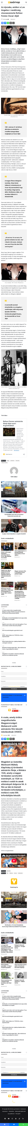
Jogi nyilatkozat (11, 1113)
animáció (12, 460)
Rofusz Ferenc (4, 462)
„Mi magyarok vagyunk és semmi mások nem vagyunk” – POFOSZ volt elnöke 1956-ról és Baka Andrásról (13, 493)
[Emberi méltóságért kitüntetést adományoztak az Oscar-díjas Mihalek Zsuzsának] (7, 547)
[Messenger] (5, 23)
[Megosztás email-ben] (11, 23)
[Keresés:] (26, 3)
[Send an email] (8, 19)
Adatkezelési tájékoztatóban (14, 686)
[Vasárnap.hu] (14, 2)
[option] (14, 489)
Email (2, 671)
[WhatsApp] (8, 23)
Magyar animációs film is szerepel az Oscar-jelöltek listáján (20, 572)
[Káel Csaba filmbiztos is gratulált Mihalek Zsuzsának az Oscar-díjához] (21, 546)
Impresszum (5, 1111)
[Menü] (2, 3)
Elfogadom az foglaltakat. (14, 686)
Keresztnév (3, 681)
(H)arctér (8, 486)
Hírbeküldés (11, 1111)
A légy (8, 460)
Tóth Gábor (5, 19)
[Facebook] (2, 23)
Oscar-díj (17, 460)
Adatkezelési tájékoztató (20, 1111)
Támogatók (17, 1113)
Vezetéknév (3, 676)
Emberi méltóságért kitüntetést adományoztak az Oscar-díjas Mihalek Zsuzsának (6, 555)
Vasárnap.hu (23, 1109)
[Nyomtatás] (13, 23)
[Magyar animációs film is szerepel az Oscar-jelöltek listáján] (21, 566)
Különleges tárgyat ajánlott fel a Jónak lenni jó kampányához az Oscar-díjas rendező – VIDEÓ (7, 591)
